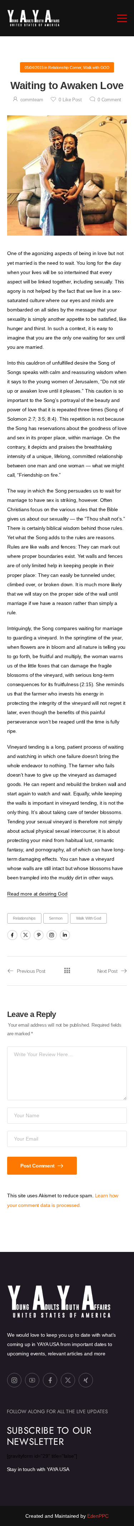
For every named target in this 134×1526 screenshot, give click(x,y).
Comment (109, 99)
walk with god (88, 918)
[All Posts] (67, 970)
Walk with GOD (96, 67)
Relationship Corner (64, 67)
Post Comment (38, 1166)
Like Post (70, 99)
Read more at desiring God (37, 894)
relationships (24, 918)
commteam (31, 99)
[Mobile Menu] (122, 18)
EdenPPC (97, 1516)
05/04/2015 (34, 67)
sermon (55, 918)
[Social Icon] (12, 935)
